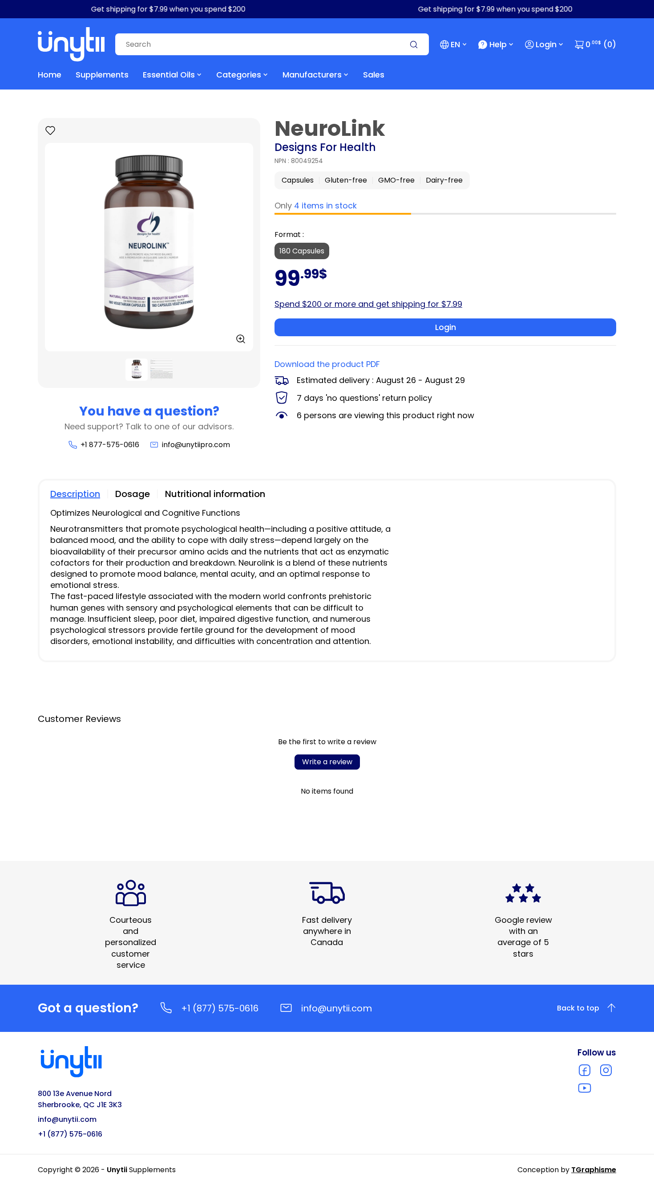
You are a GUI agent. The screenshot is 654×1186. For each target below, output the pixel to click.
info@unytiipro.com (196, 445)
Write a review (327, 762)
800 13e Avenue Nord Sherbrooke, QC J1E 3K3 (80, 1099)
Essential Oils (169, 74)
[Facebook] (584, 1070)
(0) (600, 44)
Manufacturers (312, 74)
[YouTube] (584, 1088)
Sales (373, 74)
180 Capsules (301, 251)
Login (546, 44)
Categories (238, 74)
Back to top (578, 1008)
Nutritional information (215, 493)
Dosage (132, 493)
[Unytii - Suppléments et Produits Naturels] (71, 44)
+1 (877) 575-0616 (219, 1008)
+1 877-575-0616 (110, 445)
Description (75, 493)
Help (498, 44)
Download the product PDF (327, 364)
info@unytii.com (336, 1008)
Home (49, 74)
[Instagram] (606, 1070)
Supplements (102, 74)
